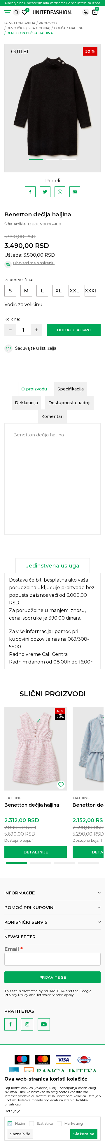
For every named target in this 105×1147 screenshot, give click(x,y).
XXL (74, 291)
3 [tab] (69, 159)
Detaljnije (36, 852)
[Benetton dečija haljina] (35, 748)
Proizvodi (48, 23)
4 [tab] (88, 863)
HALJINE (76, 28)
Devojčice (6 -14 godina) (28, 28)
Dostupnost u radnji (69, 402)
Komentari (52, 416)
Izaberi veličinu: (18, 279)
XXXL (90, 291)
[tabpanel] (52, 108)
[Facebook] (30, 192)
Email (11, 949)
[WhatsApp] (60, 192)
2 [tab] (53, 159)
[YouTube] (44, 1024)
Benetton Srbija (19, 23)
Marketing (73, 1123)
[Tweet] (45, 192)
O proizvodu (34, 389)
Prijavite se (52, 977)
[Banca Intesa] (61, 1072)
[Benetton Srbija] (52, 12)
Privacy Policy (16, 994)
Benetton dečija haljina (31, 805)
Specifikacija (70, 389)
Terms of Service (49, 994)
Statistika (45, 1123)
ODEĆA (60, 28)
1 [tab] (36, 159)
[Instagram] (27, 1024)
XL (58, 291)
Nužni (20, 1123)
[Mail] (75, 192)
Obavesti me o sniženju (34, 263)
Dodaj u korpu (74, 330)
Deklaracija (26, 402)
